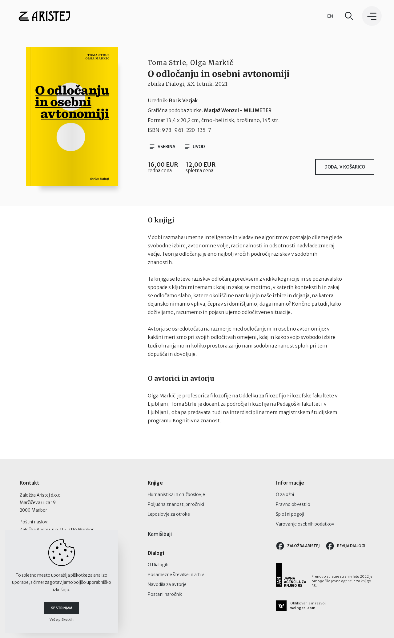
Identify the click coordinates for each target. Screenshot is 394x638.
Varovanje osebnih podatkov (305, 524)
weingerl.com (303, 608)
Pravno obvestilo (293, 504)
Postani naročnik (165, 594)
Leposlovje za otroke (169, 514)
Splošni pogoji (290, 514)
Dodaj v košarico (344, 167)
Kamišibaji (160, 534)
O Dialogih (158, 564)
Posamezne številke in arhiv (176, 574)
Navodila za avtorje (167, 584)
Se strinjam (61, 608)
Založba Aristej (303, 545)
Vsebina (166, 146)
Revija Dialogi (351, 545)
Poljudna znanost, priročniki (176, 504)
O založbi (285, 494)
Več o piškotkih (62, 620)
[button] (371, 16)
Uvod (199, 146)
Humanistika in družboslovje (176, 494)
